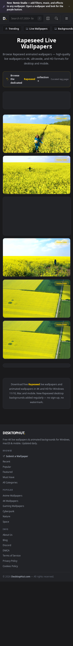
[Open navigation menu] (66, 18)
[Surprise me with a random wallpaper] (48, 18)
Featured (7, 471)
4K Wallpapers (10, 500)
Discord (7, 545)
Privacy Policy (10, 560)
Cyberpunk (8, 511)
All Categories (10, 482)
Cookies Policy (10, 566)
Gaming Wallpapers (13, 505)
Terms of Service (12, 555)
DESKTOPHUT (14, 432)
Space (6, 521)
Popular (7, 466)
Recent (6, 461)
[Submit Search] (56, 18)
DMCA (6, 550)
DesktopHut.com (20, 576)
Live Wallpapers (38, 28)
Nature (6, 516)
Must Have (8, 477)
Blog (5, 540)
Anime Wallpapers (12, 495)
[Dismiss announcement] (69, 6)
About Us (7, 534)
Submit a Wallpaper (17, 456)
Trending (14, 28)
